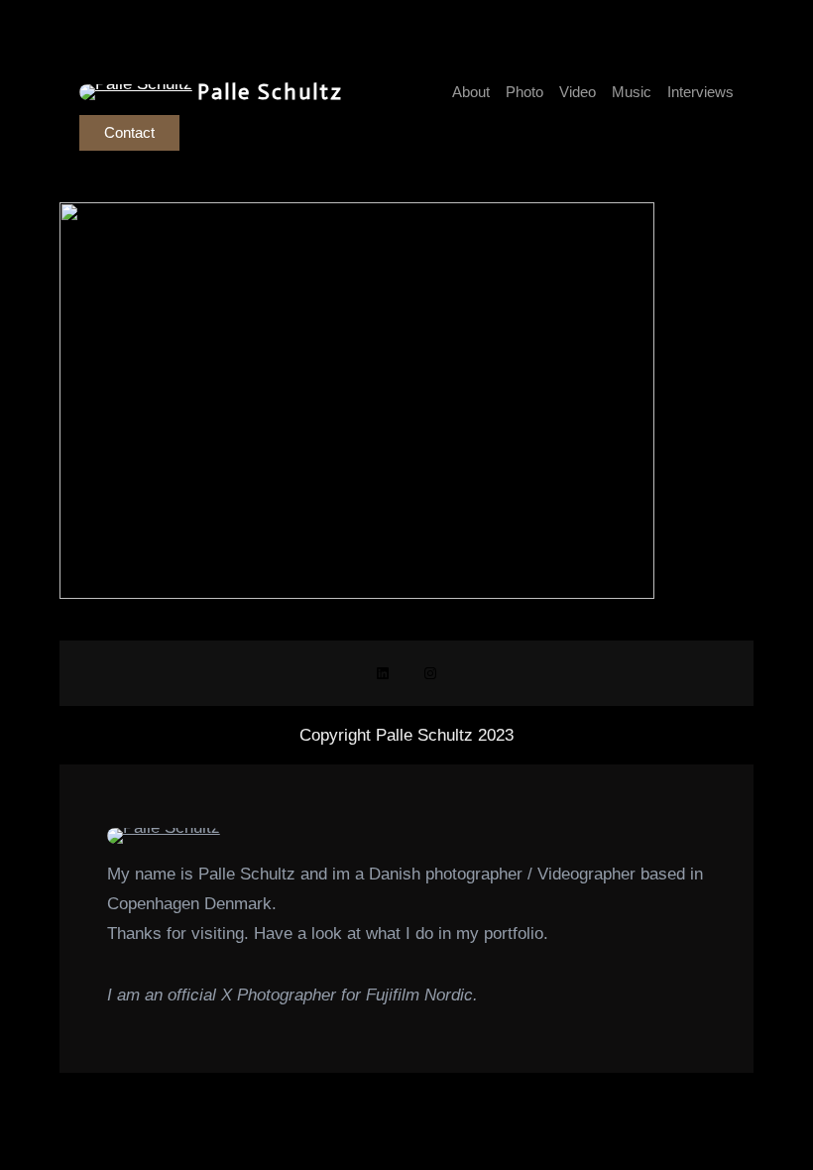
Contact (129, 132)
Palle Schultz (270, 91)
